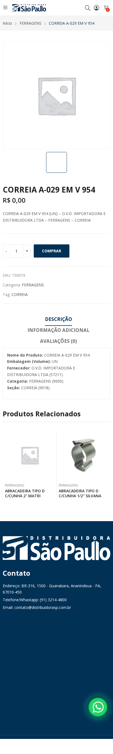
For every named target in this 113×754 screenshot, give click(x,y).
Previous (6, 465)
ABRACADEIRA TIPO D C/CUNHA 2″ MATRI (25, 493)
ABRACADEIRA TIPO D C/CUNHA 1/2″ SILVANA (80, 493)
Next (106, 465)
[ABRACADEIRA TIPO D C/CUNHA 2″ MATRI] (30, 455)
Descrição (58, 319)
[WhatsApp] (98, 707)
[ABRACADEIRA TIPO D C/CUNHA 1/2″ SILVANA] (83, 455)
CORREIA (20, 294)
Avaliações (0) (58, 341)
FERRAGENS (33, 284)
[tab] (58, 320)
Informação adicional (58, 330)
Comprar (51, 250)
